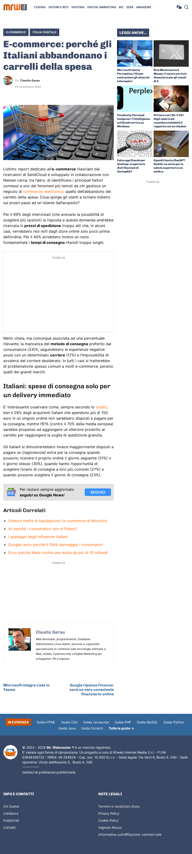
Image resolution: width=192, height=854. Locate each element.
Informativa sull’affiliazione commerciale (130, 834)
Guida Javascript (96, 722)
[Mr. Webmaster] (10, 752)
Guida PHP (123, 722)
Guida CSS (69, 722)
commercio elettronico (43, 191)
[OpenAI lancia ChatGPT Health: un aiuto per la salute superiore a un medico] (171, 144)
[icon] (179, 7)
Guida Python (173, 722)
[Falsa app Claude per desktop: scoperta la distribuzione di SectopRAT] (134, 144)
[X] (76, 80)
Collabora (10, 813)
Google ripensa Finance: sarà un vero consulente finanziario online (92, 689)
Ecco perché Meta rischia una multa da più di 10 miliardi (57, 552)
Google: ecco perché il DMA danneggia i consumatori (55, 544)
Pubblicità (11, 820)
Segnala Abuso (110, 827)
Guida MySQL (147, 722)
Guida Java (67, 728)
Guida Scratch (92, 728)
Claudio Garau (30, 80)
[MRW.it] (15, 7)
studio (101, 407)
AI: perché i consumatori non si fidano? (42, 528)
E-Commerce (16, 32)
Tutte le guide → (121, 728)
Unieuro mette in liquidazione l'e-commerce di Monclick (57, 520)
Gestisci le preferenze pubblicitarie (48, 772)
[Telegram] (109, 80)
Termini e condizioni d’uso (119, 806)
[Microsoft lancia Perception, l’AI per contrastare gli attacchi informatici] (134, 53)
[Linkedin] (87, 80)
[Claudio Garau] (9, 80)
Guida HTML (46, 722)
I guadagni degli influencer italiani (38, 536)
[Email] (109, 91)
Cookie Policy (108, 820)
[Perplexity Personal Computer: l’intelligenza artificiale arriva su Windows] (134, 98)
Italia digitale (44, 32)
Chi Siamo (11, 806)
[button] (186, 6)
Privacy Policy (108, 813)
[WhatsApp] (98, 80)
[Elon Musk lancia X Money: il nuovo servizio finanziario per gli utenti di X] (171, 53)
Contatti (9, 827)
